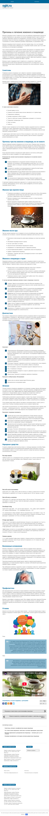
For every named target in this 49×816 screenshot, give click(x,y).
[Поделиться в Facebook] (3, 703)
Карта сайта (6, 770)
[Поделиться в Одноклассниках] (8, 703)
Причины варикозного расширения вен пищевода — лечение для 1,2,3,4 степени (23, 733)
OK (26, 814)
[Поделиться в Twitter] (14, 703)
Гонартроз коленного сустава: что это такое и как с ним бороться (12, 751)
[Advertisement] (24, 19)
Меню (12, 1)
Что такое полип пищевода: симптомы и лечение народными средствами (24, 730)
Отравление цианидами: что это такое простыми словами (13, 803)
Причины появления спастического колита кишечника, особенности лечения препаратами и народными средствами (12, 756)
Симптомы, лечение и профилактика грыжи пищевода (19, 728)
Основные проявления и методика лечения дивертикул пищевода (22, 736)
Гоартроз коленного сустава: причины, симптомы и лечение (12, 801)
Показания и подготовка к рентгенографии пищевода (19, 711)
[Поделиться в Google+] (11, 703)
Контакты (26, 770)
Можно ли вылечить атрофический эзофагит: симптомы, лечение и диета (26, 716)
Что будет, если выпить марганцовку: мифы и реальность (12, 760)
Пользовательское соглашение (31, 772)
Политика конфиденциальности (11, 772)
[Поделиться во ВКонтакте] (6, 703)
